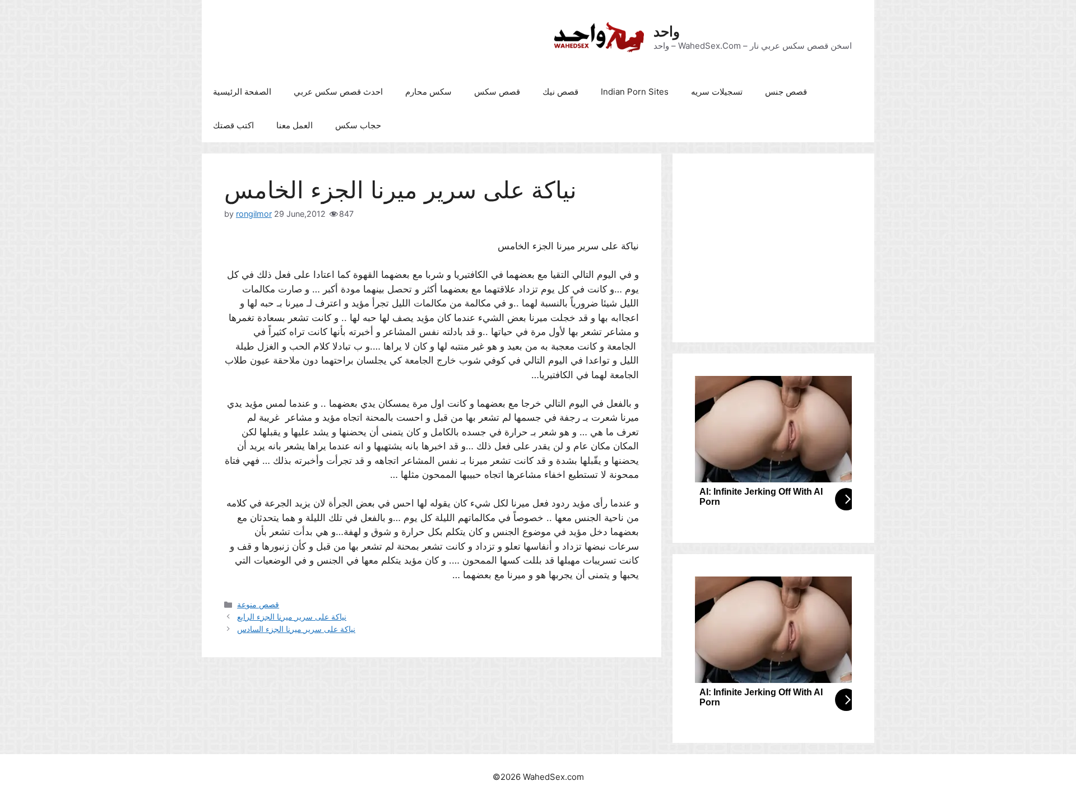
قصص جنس (786, 91)
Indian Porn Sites (635, 91)
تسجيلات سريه (717, 91)
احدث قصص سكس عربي (338, 91)
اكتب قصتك (233, 125)
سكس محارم (428, 91)
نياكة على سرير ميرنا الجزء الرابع (291, 616)
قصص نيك (560, 91)
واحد (666, 31)
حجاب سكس (358, 125)
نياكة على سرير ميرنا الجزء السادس (296, 629)
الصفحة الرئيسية (242, 91)
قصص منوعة (258, 604)
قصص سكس (497, 91)
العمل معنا (294, 125)
